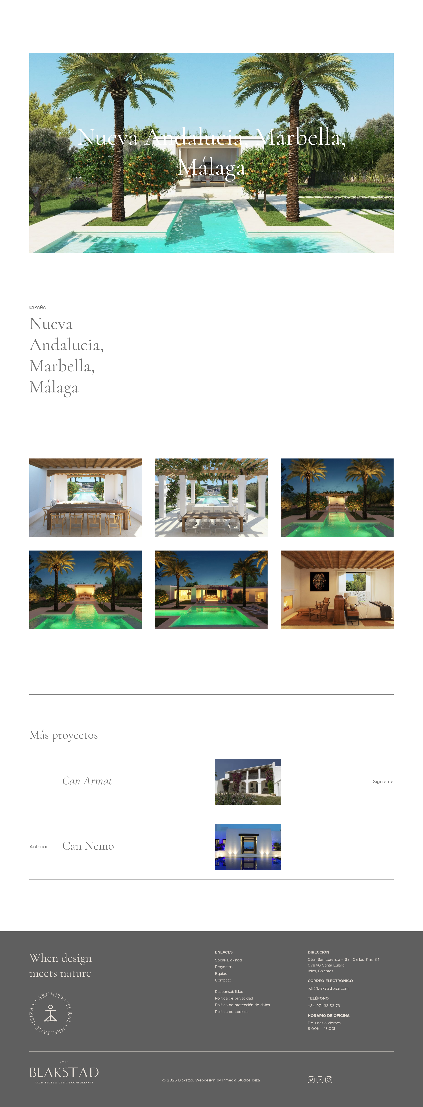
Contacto (223, 980)
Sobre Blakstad (228, 960)
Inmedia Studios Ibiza (241, 1080)
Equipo (221, 974)
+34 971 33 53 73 (324, 1006)
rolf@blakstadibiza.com (328, 989)
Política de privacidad (234, 998)
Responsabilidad (229, 992)
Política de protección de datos (242, 1005)
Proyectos (224, 967)
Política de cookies (231, 1012)
